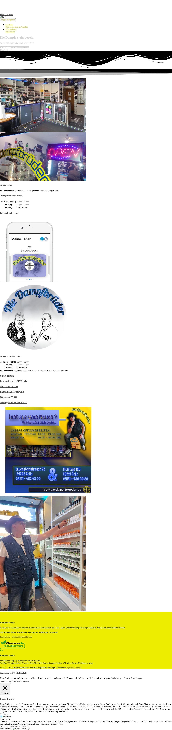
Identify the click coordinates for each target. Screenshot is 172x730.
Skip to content (6, 14)
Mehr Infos (116, 678)
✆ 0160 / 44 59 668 (8, 397)
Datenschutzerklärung (22, 637)
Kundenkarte (10, 29)
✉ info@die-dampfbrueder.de (13, 402)
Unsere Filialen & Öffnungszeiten (14, 48)
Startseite (9, 24)
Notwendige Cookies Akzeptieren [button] (15, 681)
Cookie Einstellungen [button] (133, 678)
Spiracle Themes (74, 668)
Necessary (7, 716)
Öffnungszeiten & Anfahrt (16, 27)
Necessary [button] (4, 714)
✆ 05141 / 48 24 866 (9, 386)
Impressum (10, 32)
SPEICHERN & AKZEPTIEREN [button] (14, 726)
